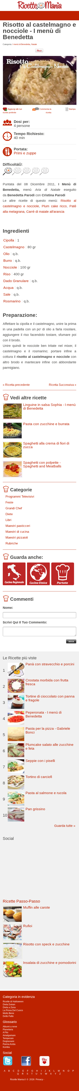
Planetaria (8, 1029)
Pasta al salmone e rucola (46, 793)
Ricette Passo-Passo (21, 901)
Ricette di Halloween (13, 1001)
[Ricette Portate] (62, 574)
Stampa (72, 109)
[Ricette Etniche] (38, 574)
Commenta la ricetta (45, 111)
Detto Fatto (8, 1016)
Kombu (6, 1047)
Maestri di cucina (17, 531)
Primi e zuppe (25, 153)
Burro (7, 260)
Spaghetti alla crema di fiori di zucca (46, 445)
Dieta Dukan (9, 1004)
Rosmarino (12, 301)
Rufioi (27, 926)
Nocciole (10, 267)
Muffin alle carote (36, 907)
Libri (8, 520)
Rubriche (12, 543)
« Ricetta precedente (16, 384)
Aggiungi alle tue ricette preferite (12, 111)
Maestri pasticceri (18, 525)
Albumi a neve (10, 1026)
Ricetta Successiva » (62, 384)
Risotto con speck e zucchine (46, 944)
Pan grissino (35, 809)
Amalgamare (9, 1035)
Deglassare (8, 1041)
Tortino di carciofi (39, 777)
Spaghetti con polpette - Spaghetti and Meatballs (42, 464)
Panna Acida (9, 1044)
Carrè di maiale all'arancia (45, 211)
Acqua (8, 287)
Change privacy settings (57, 1079)
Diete (9, 514)
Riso (6, 274)
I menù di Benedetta (21, 44)
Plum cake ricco (54, 206)
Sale (6, 294)
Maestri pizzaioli (17, 537)
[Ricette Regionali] (14, 574)
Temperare (8, 1038)
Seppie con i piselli (40, 761)
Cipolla (8, 240)
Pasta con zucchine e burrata (46, 424)
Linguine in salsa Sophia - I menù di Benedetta (49, 406)
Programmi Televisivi (20, 496)
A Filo (5, 1032)
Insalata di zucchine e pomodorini (49, 963)
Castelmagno (13, 247)
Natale (34, 44)
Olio (6, 253)
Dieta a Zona (9, 1007)
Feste (9, 502)
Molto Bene (8, 1013)
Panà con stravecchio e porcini (50, 664)
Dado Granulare (16, 280)
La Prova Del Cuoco (13, 1010)
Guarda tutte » (64, 826)
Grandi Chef (14, 508)
